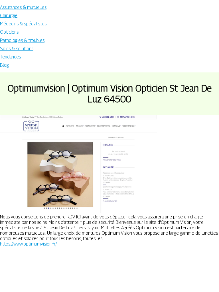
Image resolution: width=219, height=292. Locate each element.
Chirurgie (8, 15)
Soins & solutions (16, 48)
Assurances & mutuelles (23, 7)
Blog (4, 65)
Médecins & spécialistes (23, 24)
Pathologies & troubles (22, 40)
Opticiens (9, 32)
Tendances (10, 57)
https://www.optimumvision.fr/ (28, 244)
